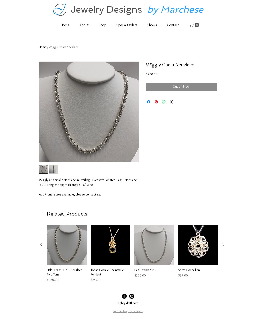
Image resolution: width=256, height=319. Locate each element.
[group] (132, 254)
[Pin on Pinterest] (156, 101)
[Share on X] (171, 101)
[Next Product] (223, 244)
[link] (194, 25)
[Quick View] (67, 245)
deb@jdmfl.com (128, 303)
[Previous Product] (41, 244)
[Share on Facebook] (148, 101)
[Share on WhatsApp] (163, 101)
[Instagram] (131, 296)
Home (42, 47)
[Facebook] (124, 296)
